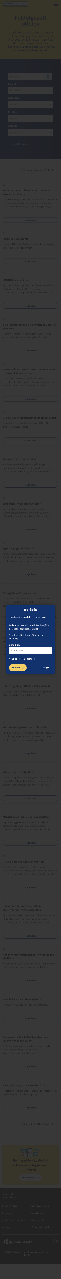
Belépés (16, 667)
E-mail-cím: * (16, 645)
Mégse (45, 667)
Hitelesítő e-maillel (20, 617)
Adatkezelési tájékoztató (22, 658)
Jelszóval (41, 617)
